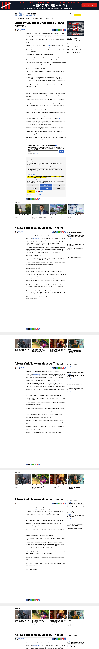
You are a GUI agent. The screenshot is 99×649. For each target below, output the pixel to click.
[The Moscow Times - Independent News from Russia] (25, 14)
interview (48, 45)
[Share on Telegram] (57, 30)
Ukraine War (22, 18)
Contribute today (78, 14)
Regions (27, 18)
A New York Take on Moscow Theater (39, 228)
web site (60, 118)
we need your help (31, 174)
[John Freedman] (16, 232)
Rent (58, 244)
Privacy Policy (36, 153)
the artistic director (36, 238)
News (18, 18)
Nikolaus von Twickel (21, 29)
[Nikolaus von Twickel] (16, 30)
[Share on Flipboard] (63, 30)
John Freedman (21, 231)
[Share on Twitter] (55, 30)
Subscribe (62, 151)
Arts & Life (42, 18)
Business (32, 18)
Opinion (36, 18)
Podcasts (47, 18)
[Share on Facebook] (53, 30)
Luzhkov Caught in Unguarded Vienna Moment (39, 24)
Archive (52, 18)
